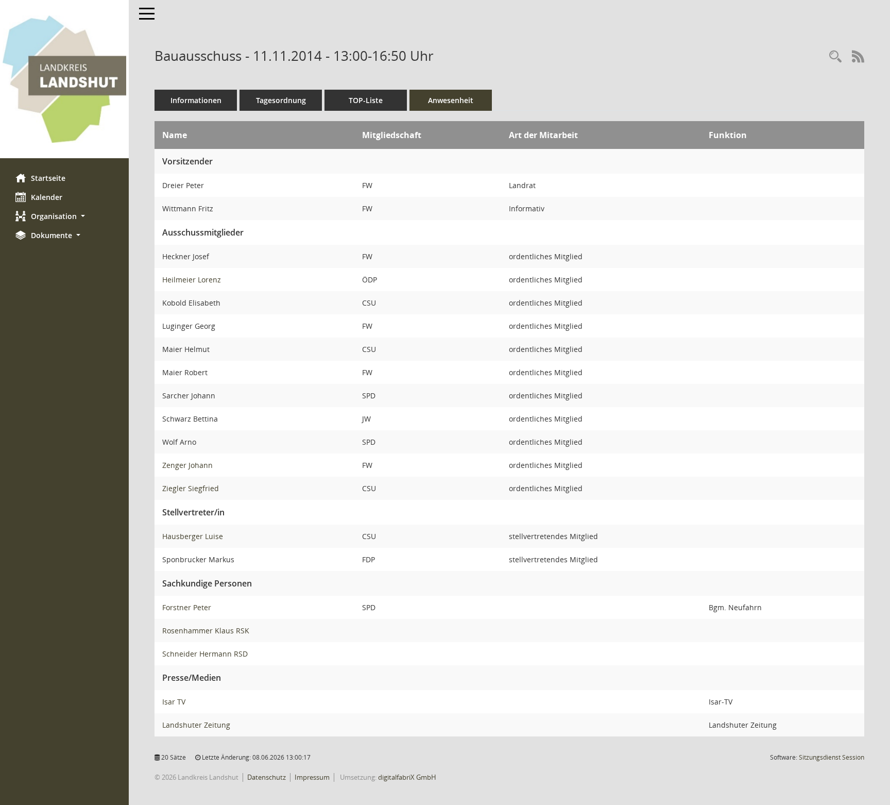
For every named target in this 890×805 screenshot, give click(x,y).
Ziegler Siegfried (190, 488)
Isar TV (173, 702)
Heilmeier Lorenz (191, 279)
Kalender (46, 197)
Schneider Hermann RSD (205, 654)
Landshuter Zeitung (196, 725)
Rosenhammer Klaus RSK (205, 630)
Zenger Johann (187, 465)
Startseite (48, 178)
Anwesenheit (450, 100)
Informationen (195, 100)
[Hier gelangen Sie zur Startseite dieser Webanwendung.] (64, 79)
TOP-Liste (366, 100)
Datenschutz (266, 777)
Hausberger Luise (192, 536)
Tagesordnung (281, 100)
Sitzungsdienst (831, 757)
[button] (64, 216)
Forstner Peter (186, 607)
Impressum (312, 777)
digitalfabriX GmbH (407, 777)
